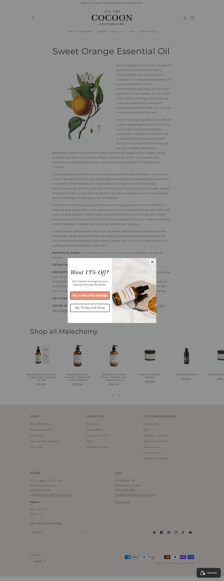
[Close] (152, 262)
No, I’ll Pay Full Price (90, 308)
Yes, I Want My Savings (90, 295)
